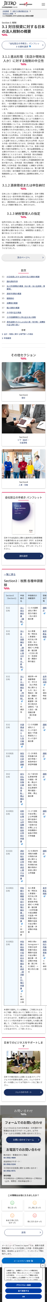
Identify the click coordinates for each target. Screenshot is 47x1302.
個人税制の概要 (13, 307)
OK (23, 1296)
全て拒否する (23, 1290)
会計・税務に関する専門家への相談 (18, 334)
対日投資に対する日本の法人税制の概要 (23, 276)
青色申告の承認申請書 (22, 759)
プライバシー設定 (23, 1285)
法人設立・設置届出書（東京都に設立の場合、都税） (22, 649)
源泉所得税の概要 (14, 293)
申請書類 (7, 338)
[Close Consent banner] (43, 1265)
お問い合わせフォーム (23, 1139)
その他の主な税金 (14, 312)
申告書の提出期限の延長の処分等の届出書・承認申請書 (22, 904)
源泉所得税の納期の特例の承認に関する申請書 (22, 865)
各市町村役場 (44, 679)
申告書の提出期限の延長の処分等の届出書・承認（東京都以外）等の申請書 (22, 965)
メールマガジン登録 (22, 1261)
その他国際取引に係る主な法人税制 (21, 317)
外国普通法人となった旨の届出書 (22, 734)
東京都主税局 (44, 634)
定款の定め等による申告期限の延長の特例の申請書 (22, 826)
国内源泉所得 (12, 281)
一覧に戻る (10, 574)
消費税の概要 (12, 303)
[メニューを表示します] (43, 4)
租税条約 (10, 298)
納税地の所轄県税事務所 (44, 948)
